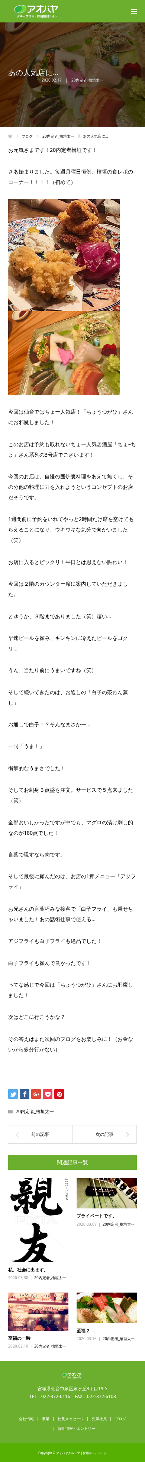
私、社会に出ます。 (28, 1269)
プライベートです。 (97, 1216)
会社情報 (26, 1418)
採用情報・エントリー (76, 1428)
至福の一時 (19, 1338)
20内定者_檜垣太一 (87, 80)
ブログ (120, 1418)
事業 (45, 1418)
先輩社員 (99, 1418)
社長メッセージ (71, 1418)
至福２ (83, 1330)
